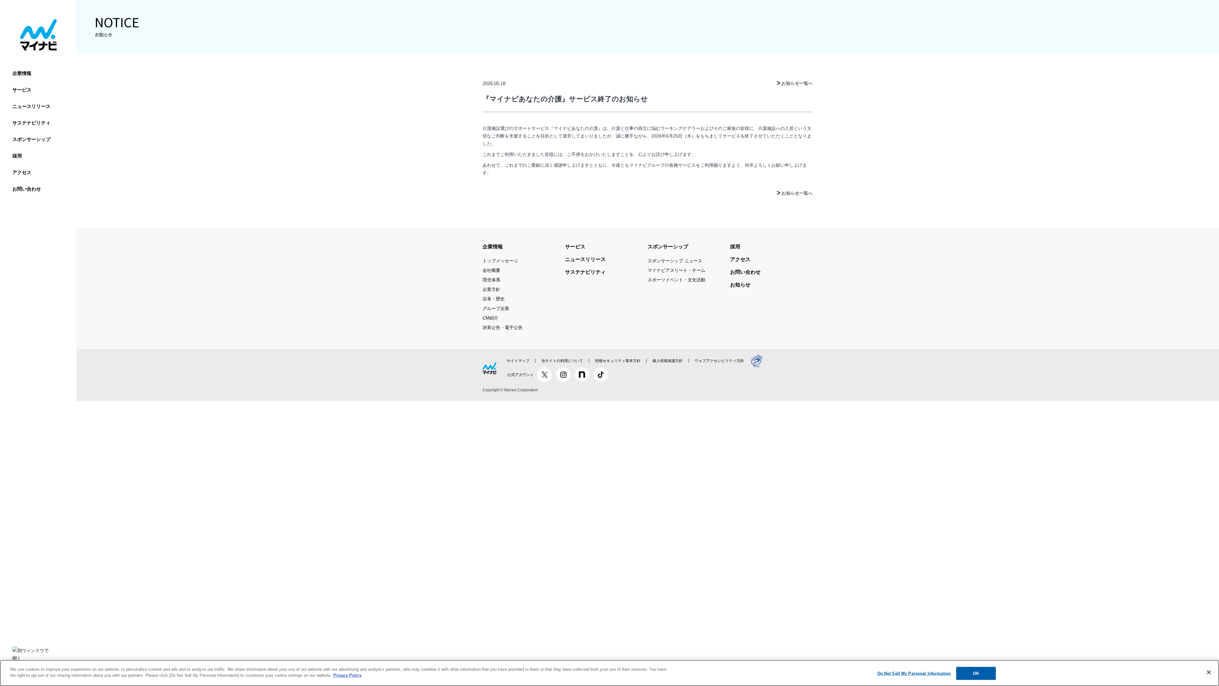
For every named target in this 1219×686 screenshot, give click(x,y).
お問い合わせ (26, 189)
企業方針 (491, 289)
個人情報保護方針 (667, 361)
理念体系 (491, 279)
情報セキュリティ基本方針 (618, 361)
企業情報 (21, 73)
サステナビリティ (31, 122)
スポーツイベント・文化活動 (676, 279)
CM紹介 (490, 317)
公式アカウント (520, 375)
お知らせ (740, 284)
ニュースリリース (31, 106)
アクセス (21, 172)
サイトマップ (518, 361)
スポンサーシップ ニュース (675, 260)
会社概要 (491, 270)
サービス (21, 89)
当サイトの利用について (562, 361)
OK (976, 673)
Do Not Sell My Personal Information (914, 673)
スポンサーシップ (31, 139)
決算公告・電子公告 (503, 327)
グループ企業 (496, 308)
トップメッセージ (500, 260)
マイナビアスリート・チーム (676, 270)
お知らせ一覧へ (797, 83)
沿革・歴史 (494, 298)
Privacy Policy (347, 675)
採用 (17, 155)
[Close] (1209, 672)
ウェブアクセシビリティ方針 (719, 361)
